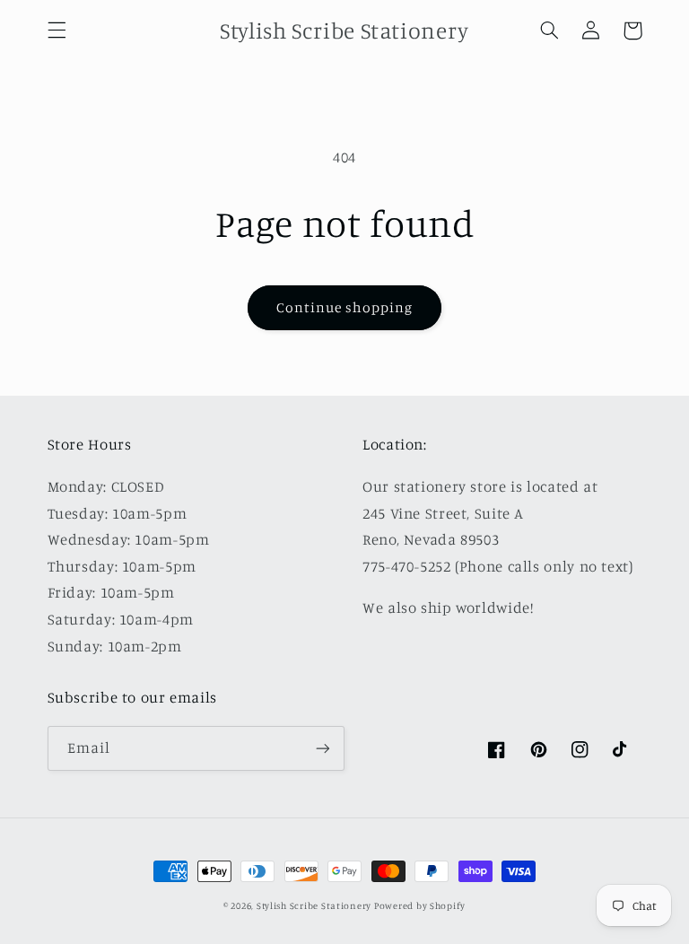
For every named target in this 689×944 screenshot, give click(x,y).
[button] (56, 30)
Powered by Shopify (420, 905)
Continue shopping (345, 307)
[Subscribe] (323, 748)
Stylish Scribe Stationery (315, 905)
